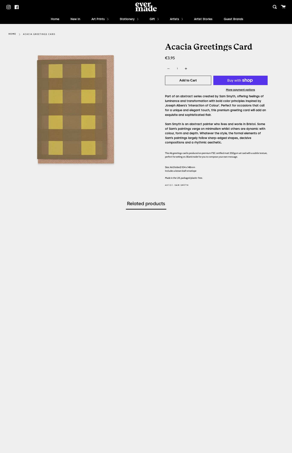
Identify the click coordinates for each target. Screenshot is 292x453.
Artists (175, 19)
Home (55, 19)
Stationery (128, 19)
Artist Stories (203, 19)
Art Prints (98, 19)
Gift (153, 19)
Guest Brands (233, 19)
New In (75, 19)
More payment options (240, 90)
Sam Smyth (182, 185)
